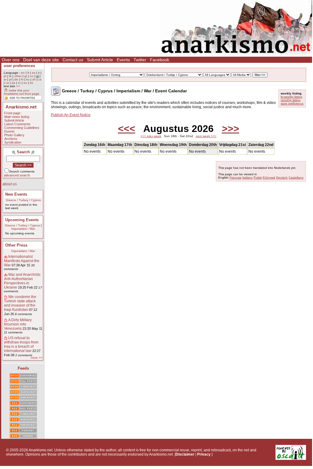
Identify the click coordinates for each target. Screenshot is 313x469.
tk (10, 76)
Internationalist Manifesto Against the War (21, 260)
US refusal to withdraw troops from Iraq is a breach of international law (21, 344)
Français (235, 177)
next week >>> (206, 136)
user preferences (19, 65)
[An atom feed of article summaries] (23, 376)
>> (18, 86)
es (33, 72)
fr (28, 72)
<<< (126, 128)
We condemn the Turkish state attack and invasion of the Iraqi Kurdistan (20, 303)
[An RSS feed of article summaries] (23, 403)
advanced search (17, 175)
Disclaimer (185, 454)
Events (123, 59)
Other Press (16, 245)
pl (10, 79)
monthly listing (291, 100)
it (39, 72)
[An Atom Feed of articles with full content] (23, 381)
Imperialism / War (23, 228)
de (16, 79)
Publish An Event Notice (71, 115)
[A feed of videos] (23, 387)
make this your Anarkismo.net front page (21, 92)
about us (9, 184)
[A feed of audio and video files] (23, 398)
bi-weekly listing (291, 96)
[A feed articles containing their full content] (23, 409)
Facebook (159, 59)
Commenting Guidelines (21, 128)
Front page (12, 113)
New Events (16, 194)
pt (5, 76)
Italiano (247, 177)
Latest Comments (17, 124)
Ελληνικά (269, 177)
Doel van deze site (41, 59)
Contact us (72, 59)
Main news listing (16, 117)
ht (22, 79)
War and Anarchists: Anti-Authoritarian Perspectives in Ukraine (22, 281)
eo (25, 82)
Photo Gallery (14, 135)
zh (34, 79)
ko (31, 82)
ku (28, 79)
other (18, 76)
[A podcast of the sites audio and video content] (23, 431)
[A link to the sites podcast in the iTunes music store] (23, 436)
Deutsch (282, 177)
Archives (10, 138)
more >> (36, 357)
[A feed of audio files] (23, 392)
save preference (292, 103)
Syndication (12, 142)
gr (25, 76)
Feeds (23, 368)
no (32, 76)
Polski (258, 177)
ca (7, 82)
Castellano (296, 177)
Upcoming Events (22, 220)
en (23, 72)
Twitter (139, 59)
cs (39, 79)
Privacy (204, 454)
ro (19, 82)
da (13, 82)
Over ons (11, 59)
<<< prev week (150, 136)
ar (5, 79)
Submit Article (100, 59)
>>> (230, 128)
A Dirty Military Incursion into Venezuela (18, 324)
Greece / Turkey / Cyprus (23, 200)
